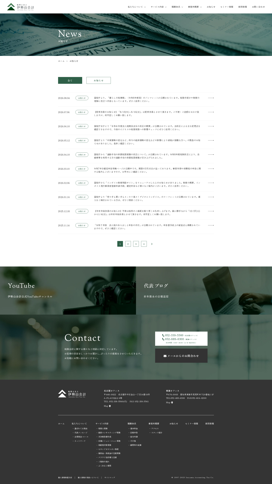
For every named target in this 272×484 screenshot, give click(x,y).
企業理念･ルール (81, 436)
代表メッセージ (81, 432)
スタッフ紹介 (156, 432)
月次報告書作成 (104, 436)
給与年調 (134, 436)
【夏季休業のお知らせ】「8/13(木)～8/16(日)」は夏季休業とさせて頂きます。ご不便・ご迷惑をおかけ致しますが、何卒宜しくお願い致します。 (146, 113)
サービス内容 (157, 6)
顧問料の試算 (135, 445)
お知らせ (211, 6)
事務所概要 (193, 6)
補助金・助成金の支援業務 (109, 453)
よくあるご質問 (104, 465)
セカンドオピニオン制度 (108, 449)
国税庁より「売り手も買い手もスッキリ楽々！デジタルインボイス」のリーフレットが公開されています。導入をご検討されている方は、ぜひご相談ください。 (147, 198)
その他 (133, 441)
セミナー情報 (226, 6)
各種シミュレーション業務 (109, 441)
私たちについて (135, 6)
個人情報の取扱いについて (88, 477)
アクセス (155, 428)
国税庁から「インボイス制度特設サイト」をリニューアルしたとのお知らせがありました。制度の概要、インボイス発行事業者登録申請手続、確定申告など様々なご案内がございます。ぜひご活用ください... (147, 184)
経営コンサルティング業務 (109, 432)
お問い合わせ (258, 6)
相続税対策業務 (104, 445)
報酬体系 (176, 6)
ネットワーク (80, 441)
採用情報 (242, 6)
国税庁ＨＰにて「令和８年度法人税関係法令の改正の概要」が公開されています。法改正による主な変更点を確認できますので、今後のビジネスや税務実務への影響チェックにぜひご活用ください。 (147, 128)
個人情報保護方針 (65, 477)
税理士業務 (103, 428)
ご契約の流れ (103, 461)
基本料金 (134, 428)
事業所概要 (153, 423)
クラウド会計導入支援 (107, 457)
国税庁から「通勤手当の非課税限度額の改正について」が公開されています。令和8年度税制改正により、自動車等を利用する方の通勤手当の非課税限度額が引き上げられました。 (147, 156)
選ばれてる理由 (81, 428)
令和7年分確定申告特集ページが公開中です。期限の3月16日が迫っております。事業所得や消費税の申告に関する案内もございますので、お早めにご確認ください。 (147, 170)
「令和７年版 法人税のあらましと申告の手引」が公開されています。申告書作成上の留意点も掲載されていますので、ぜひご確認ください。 (147, 227)
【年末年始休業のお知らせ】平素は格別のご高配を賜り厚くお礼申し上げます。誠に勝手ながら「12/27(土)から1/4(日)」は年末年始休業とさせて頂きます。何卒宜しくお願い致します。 (147, 212)
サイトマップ (109, 477)
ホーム (61, 60)
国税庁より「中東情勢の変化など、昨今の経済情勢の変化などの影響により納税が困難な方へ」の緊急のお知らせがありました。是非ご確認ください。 (147, 142)
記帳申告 (134, 432)
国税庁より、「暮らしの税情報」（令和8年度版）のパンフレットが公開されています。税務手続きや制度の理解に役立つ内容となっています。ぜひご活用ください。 (147, 99)
